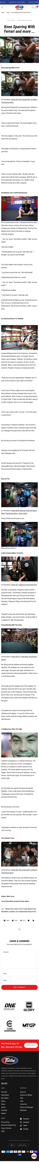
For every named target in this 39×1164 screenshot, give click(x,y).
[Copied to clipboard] (34, 921)
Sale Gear (4, 1092)
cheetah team (9, 909)
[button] (34, 1156)
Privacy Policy (5, 1122)
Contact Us (23, 1104)
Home (3, 12)
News (8, 12)
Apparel (3, 1113)
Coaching (4, 1110)
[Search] (32, 7)
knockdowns (5, 911)
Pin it (24, 920)
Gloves (3, 1101)
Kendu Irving (32, 909)
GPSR (3, 1131)
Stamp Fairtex (31, 911)
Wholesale (23, 1110)
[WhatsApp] (29, 920)
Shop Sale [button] (31, 1045)
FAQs (21, 1101)
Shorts (3, 1104)
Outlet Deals (5, 1095)
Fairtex (16, 909)
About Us (23, 1092)
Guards (3, 1107)
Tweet (16, 920)
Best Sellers (4, 1098)
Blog (21, 1098)
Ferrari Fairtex (23, 909)
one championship (21, 911)
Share (7, 920)
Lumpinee (12, 911)
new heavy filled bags (13, 2)
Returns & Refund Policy (8, 1125)
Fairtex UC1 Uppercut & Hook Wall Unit (23, 585)
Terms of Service (6, 1128)
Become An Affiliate (26, 1095)
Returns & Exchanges (26, 1107)
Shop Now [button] (4, 1083)
